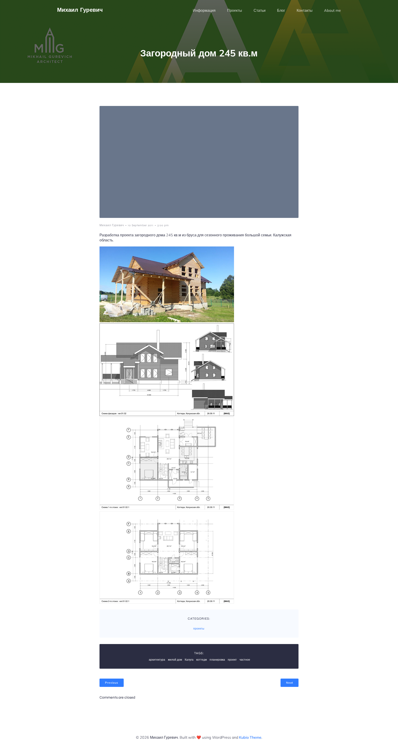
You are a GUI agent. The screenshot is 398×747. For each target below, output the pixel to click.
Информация (204, 10)
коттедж (201, 659)
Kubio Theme (250, 737)
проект (232, 659)
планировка (217, 659)
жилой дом (175, 659)
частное (245, 659)
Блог (281, 10)
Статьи (260, 10)
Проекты (234, 10)
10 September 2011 (140, 225)
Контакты (305, 10)
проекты (198, 628)
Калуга (189, 659)
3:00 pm (163, 225)
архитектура (157, 659)
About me (332, 10)
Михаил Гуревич (112, 225)
